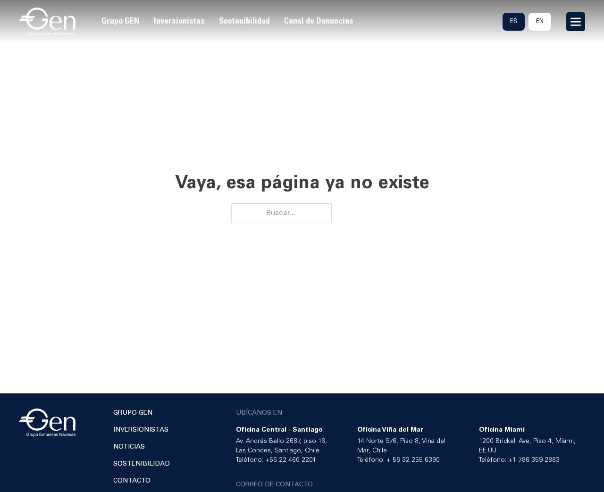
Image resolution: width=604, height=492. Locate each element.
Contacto (132, 481)
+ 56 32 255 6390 (413, 460)
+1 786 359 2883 (534, 460)
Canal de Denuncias (318, 21)
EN (540, 21)
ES (513, 21)
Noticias (129, 447)
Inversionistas (179, 21)
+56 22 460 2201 (290, 460)
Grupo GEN (120, 21)
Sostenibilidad (244, 21)
